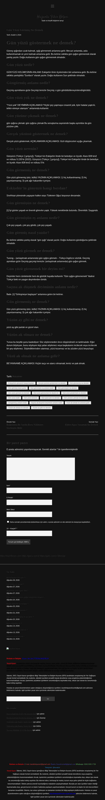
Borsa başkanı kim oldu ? (16, 578)
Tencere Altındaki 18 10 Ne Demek (19, 730)
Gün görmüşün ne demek (67, 388)
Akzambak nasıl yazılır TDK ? (17, 591)
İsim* (8, 486)
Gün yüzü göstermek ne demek (74, 393)
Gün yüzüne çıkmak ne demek (75, 398)
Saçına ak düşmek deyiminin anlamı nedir (46, 403)
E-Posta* (10, 498)
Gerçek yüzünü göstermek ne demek (51, 383)
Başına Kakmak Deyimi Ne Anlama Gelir (21, 714)
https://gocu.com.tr (30, 556)
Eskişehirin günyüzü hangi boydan (21, 383)
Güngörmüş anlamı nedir (17, 403)
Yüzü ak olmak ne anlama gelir (77, 403)
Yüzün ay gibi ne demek (42, 408)
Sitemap (61, 556)
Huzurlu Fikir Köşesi (52, 17)
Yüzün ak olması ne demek (18, 408)
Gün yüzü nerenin (30, 398)
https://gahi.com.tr (48, 556)
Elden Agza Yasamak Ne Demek (81, 425)
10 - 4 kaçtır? (12, 529)
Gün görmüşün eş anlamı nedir (41, 388)
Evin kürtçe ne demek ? (15, 584)
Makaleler (17, 376)
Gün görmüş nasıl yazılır (17, 388)
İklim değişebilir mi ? (14, 623)
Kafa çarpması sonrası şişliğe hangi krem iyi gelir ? (25, 597)
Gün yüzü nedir (14, 398)
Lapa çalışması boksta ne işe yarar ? (20, 617)
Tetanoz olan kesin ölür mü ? (17, 630)
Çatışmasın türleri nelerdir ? (17, 610)
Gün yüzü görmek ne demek (18, 393)
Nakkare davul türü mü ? (16, 636)
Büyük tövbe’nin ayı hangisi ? (17, 604)
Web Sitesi (10, 510)
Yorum (9, 456)
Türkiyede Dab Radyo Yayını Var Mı (20, 722)
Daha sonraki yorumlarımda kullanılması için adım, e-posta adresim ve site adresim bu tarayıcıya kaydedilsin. (50, 522)
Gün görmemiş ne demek (79, 383)
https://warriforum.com (10, 556)
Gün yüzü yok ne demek (50, 398)
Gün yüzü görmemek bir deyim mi (45, 393)
